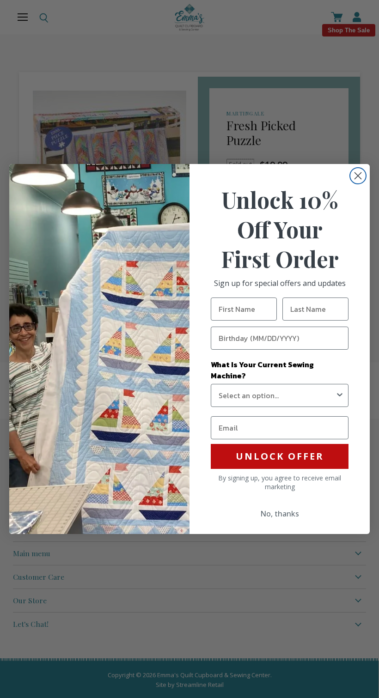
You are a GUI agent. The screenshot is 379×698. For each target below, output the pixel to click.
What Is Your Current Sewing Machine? (262, 370)
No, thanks (279, 514)
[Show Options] (339, 395)
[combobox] (277, 395)
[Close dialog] (358, 176)
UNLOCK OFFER (280, 456)
